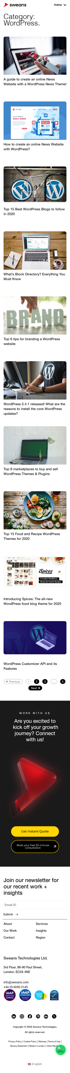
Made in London (37, 1046)
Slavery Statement (19, 1046)
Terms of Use (54, 1041)
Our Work (10, 930)
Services (42, 924)
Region (40, 937)
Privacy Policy (15, 1041)
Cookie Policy (30, 1041)
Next (34, 688)
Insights (41, 930)
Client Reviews (53, 1046)
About (8, 924)
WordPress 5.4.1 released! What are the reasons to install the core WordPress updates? (34, 408)
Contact (9, 937)
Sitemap (42, 1041)
